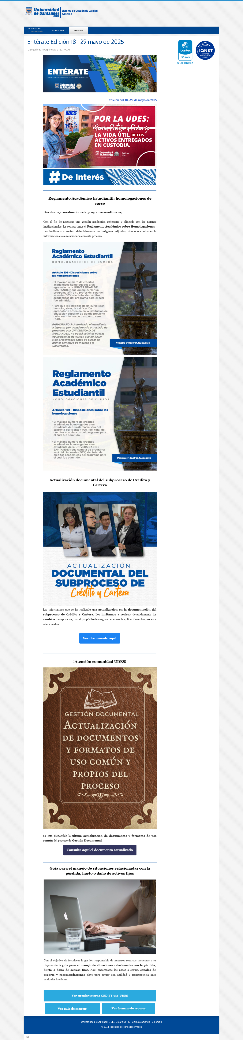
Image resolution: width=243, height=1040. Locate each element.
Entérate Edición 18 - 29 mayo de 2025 (75, 41)
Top (27, 1036)
